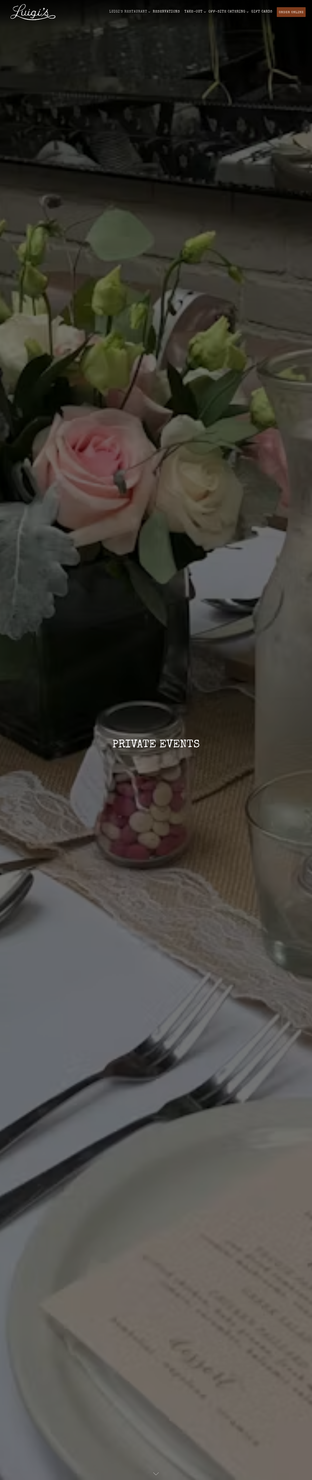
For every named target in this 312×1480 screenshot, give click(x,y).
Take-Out (194, 12)
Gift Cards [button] (262, 12)
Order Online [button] (291, 12)
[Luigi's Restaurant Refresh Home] (32, 11)
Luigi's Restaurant (129, 12)
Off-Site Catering (227, 12)
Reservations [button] (166, 12)
